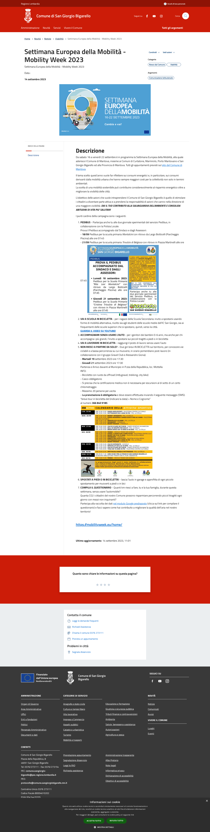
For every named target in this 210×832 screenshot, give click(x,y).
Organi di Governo (30, 704)
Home (27, 38)
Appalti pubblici (70, 724)
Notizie (47, 38)
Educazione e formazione (118, 704)
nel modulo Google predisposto (130, 503)
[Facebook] (146, 16)
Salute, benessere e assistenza (120, 724)
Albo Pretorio (112, 760)
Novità (37, 38)
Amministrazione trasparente (120, 755)
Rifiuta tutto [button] (116, 820)
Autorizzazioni (112, 729)
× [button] (207, 801)
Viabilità (59, 38)
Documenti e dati (29, 735)
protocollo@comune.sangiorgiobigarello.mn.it (44, 783)
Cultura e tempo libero (74, 709)
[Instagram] (160, 16)
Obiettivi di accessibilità (117, 781)
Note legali (111, 765)
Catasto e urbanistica (73, 729)
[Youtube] (153, 16)
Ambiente (110, 719)
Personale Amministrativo (33, 729)
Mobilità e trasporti (72, 740)
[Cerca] (185, 15)
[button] (105, 827)
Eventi (151, 733)
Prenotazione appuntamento (77, 755)
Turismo (67, 735)
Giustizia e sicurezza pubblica (120, 709)
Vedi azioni (167, 52)
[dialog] (105, 815)
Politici (24, 724)
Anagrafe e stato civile (74, 704)
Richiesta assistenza (73, 770)
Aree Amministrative (31, 709)
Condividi (153, 52)
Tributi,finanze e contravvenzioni (121, 714)
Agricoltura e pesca (115, 734)
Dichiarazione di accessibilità (119, 775)
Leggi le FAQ (69, 765)
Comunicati (153, 709)
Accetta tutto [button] (94, 821)
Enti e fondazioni (29, 719)
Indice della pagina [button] (36, 146)
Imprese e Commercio (73, 719)
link (132, 815)
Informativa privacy (115, 770)
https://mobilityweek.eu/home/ (99, 524)
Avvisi (151, 714)
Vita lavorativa (70, 714)
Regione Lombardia (30, 3)
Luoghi (151, 728)
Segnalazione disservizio (75, 760)
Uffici (23, 714)
